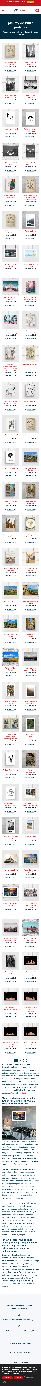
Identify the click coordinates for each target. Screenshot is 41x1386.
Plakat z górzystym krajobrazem (30, 702)
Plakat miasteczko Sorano (30, 469)
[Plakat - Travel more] (10, 759)
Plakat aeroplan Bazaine (10, 232)
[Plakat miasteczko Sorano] (30, 457)
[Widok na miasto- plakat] (10, 253)
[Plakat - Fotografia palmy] (10, 690)
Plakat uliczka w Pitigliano (30, 502)
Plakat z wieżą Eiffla (10, 870)
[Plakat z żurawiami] (30, 390)
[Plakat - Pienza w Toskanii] (10, 623)
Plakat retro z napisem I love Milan (30, 332)
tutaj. (24, 1093)
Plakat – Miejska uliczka (10, 973)
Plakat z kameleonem (30, 771)
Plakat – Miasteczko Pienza (30, 602)
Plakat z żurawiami (30, 401)
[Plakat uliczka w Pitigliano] (30, 490)
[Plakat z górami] (30, 220)
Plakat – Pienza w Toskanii (10, 636)
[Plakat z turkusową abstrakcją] (10, 184)
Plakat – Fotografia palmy (10, 702)
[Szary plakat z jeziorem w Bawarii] (30, 657)
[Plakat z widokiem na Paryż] (10, 825)
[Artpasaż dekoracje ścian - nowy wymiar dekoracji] (20, 10)
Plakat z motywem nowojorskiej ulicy (30, 298)
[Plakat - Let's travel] (10, 118)
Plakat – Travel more (10, 770)
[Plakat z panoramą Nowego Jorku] (10, 84)
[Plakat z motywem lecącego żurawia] (10, 390)
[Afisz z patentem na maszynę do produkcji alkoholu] (30, 184)
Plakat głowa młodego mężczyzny (30, 536)
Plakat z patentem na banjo (30, 436)
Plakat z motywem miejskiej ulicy (30, 63)
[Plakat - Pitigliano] (10, 590)
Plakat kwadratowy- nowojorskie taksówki (30, 804)
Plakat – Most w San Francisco (30, 265)
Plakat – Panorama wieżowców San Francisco (30, 905)
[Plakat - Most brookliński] (30, 84)
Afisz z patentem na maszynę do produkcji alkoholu (30, 197)
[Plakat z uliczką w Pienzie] (30, 623)
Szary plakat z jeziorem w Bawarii (30, 669)
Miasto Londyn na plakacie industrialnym (30, 1009)
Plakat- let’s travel (30, 837)
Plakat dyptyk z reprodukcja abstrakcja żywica (10, 737)
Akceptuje (7, 1378)
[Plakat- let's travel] (30, 825)
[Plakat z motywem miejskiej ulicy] (30, 51)
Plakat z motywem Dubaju (30, 1043)
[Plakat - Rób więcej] (10, 457)
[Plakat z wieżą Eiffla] (10, 859)
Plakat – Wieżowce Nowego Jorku (10, 939)
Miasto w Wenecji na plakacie (10, 904)
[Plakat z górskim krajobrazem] (30, 151)
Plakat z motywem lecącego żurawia (10, 402)
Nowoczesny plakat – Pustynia (10, 536)
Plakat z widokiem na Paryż (10, 838)
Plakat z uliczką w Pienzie (30, 636)
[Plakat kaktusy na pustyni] (30, 557)
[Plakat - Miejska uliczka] (10, 960)
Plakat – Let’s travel (11, 129)
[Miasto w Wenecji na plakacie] (10, 892)
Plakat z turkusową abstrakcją (10, 197)
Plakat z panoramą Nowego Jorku (10, 97)
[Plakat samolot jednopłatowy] (10, 51)
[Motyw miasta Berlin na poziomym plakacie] (10, 1031)
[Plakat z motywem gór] (10, 151)
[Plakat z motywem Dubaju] (30, 1031)
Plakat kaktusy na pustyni (30, 569)
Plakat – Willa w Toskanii (10, 669)
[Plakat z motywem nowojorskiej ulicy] (30, 286)
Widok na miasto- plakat (10, 265)
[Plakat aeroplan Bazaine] (10, 220)
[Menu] (3, 10)
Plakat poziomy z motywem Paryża (10, 1008)
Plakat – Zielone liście (30, 736)
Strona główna (9, 32)
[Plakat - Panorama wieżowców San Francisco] (30, 892)
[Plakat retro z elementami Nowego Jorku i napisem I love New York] (10, 353)
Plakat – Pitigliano (10, 601)
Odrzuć (18, 1378)
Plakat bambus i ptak (10, 435)
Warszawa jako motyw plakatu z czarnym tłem (30, 974)
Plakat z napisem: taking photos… (10, 804)
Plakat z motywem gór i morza (30, 130)
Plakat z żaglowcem (30, 364)
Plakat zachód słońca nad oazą (10, 569)
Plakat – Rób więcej (11, 468)
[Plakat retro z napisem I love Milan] (30, 320)
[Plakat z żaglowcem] (30, 353)
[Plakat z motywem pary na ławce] (30, 927)
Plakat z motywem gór (10, 163)
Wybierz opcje (10, 70)
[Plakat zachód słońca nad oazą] (10, 557)
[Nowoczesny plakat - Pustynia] (10, 523)
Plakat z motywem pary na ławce (30, 939)
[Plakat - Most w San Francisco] (30, 253)
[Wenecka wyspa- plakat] (30, 859)
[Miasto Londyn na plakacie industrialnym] (30, 996)
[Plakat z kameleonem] (30, 759)
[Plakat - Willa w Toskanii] (10, 657)
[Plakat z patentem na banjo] (30, 424)
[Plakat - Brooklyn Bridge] (10, 286)
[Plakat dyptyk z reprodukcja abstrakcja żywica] (10, 723)
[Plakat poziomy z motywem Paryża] (10, 996)
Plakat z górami (30, 231)
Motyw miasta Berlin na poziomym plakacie (10, 1044)
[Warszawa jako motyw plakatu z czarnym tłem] (30, 960)
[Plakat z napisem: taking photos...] (10, 792)
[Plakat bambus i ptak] (10, 424)
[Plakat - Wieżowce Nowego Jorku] (10, 927)
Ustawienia (29, 1378)
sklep (19, 32)
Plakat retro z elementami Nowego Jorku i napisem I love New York (10, 367)
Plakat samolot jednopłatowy (10, 63)
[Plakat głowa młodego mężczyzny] (30, 523)
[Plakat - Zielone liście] (30, 723)
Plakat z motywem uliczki (10, 502)
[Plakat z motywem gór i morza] (30, 118)
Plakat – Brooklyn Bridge (10, 298)
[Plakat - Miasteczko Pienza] (30, 590)
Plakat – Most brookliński (30, 97)
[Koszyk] (37, 10)
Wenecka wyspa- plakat (30, 871)
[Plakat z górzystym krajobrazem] (30, 690)
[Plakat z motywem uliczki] (10, 490)
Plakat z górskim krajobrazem (30, 163)
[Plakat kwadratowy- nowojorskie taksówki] (30, 792)
